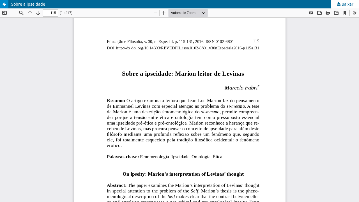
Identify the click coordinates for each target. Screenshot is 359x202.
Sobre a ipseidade (28, 4)
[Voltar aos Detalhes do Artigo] (4, 4)
